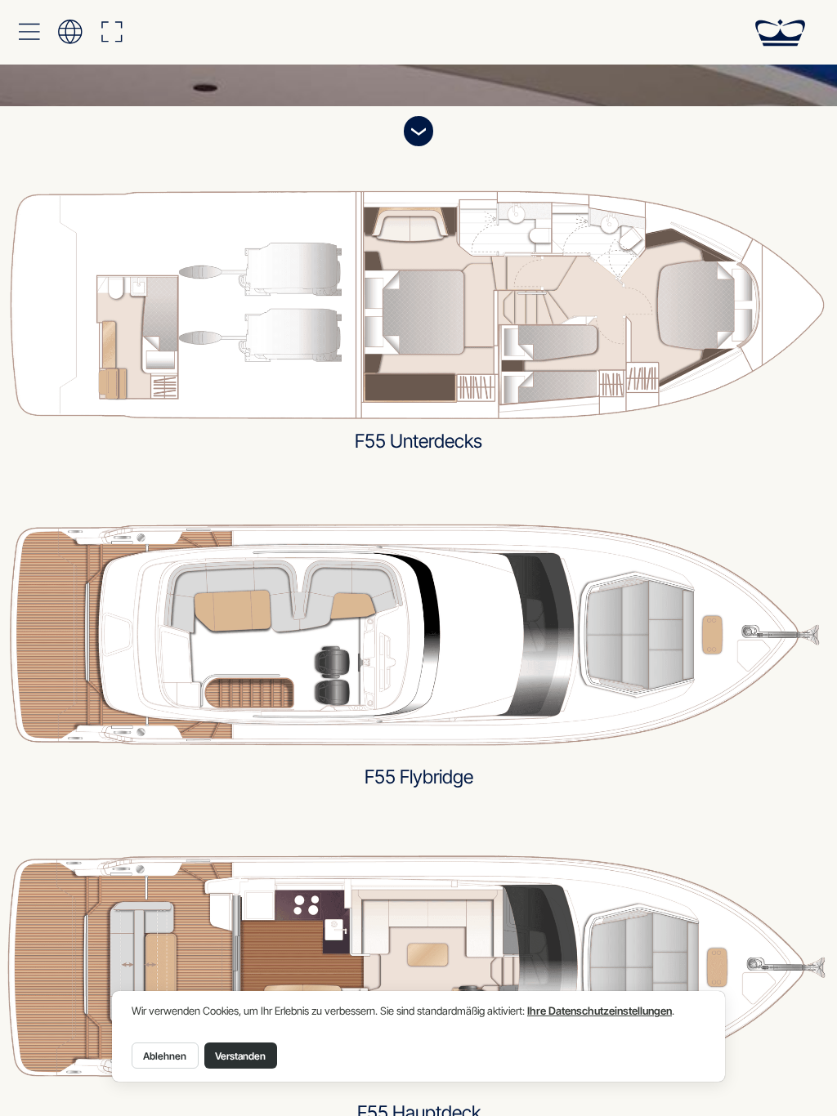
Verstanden (240, 1056)
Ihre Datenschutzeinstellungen (599, 1011)
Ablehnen (164, 1056)
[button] (29, 31)
